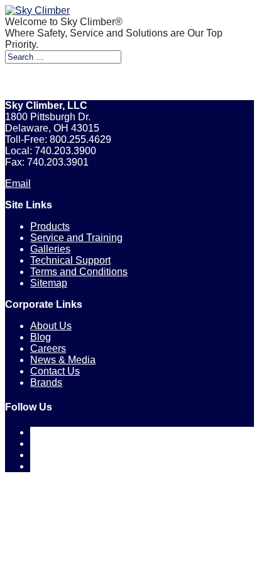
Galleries (50, 249)
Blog (40, 337)
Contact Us (55, 371)
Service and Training (76, 237)
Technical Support (70, 260)
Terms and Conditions (79, 271)
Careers (48, 348)
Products (50, 226)
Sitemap (48, 283)
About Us (51, 325)
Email (18, 183)
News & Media (63, 359)
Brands (46, 382)
